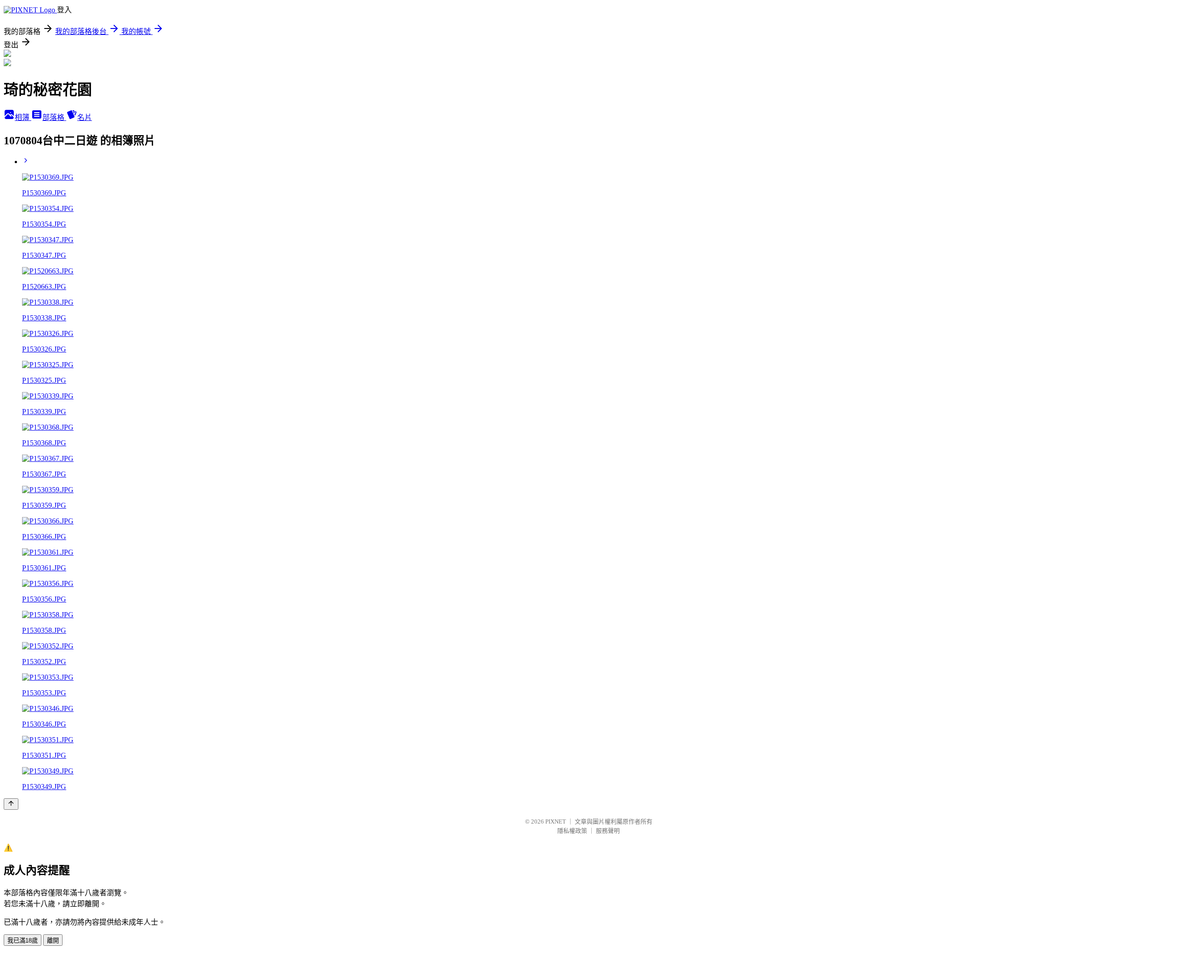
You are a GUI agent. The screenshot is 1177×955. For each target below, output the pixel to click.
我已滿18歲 (22, 940)
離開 (53, 940)
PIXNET (555, 821)
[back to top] (11, 804)
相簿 (23, 117)
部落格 (54, 117)
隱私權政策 (572, 830)
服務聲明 (608, 830)
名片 (84, 117)
